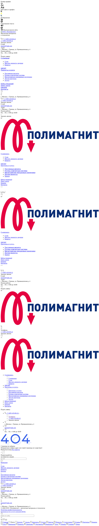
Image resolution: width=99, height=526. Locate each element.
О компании (5, 58)
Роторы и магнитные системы (15, 75)
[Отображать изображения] (2, 19)
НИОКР (3, 68)
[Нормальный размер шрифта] (2, 5)
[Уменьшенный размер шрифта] (2, 3)
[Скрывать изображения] (2, 22)
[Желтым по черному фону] (1, 14)
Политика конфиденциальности (11, 510)
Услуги (7, 80)
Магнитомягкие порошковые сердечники (18, 77)
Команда (7, 65)
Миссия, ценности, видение (14, 63)
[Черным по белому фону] (1, 12)
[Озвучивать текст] (2, 26)
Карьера (4, 87)
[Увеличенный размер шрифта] (2, 8)
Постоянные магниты (12, 73)
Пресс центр (5, 86)
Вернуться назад (6, 449)
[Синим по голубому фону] (1, 16)
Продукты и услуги (8, 70)
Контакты (4, 89)
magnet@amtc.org (6, 46)
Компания (4, 462)
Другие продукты (10, 78)
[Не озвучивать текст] (2, 28)
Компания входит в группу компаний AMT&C (13, 511)
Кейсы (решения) (7, 84)
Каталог (3, 471)
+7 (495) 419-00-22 (10, 39)
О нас (6, 61)
